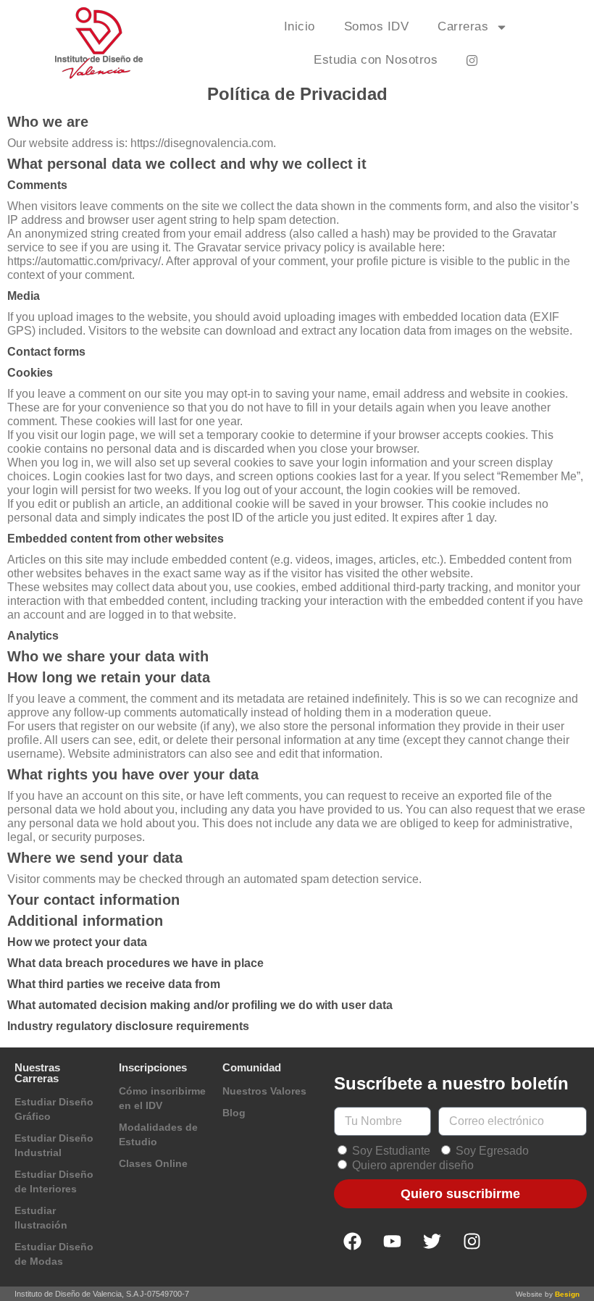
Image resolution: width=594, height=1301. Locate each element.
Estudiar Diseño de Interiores (53, 1181)
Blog (234, 1112)
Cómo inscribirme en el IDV (162, 1098)
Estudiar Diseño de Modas (53, 1254)
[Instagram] (471, 1241)
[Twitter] (432, 1241)
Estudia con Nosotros (376, 60)
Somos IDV (376, 26)
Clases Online (153, 1163)
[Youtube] (392, 1241)
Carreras (463, 26)
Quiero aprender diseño (413, 1165)
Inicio (299, 26)
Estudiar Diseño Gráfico (53, 1109)
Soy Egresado (492, 1151)
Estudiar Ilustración (40, 1218)
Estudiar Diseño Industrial (53, 1145)
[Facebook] (352, 1241)
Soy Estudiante (391, 1151)
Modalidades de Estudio (158, 1134)
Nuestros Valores (264, 1091)
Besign (567, 1294)
